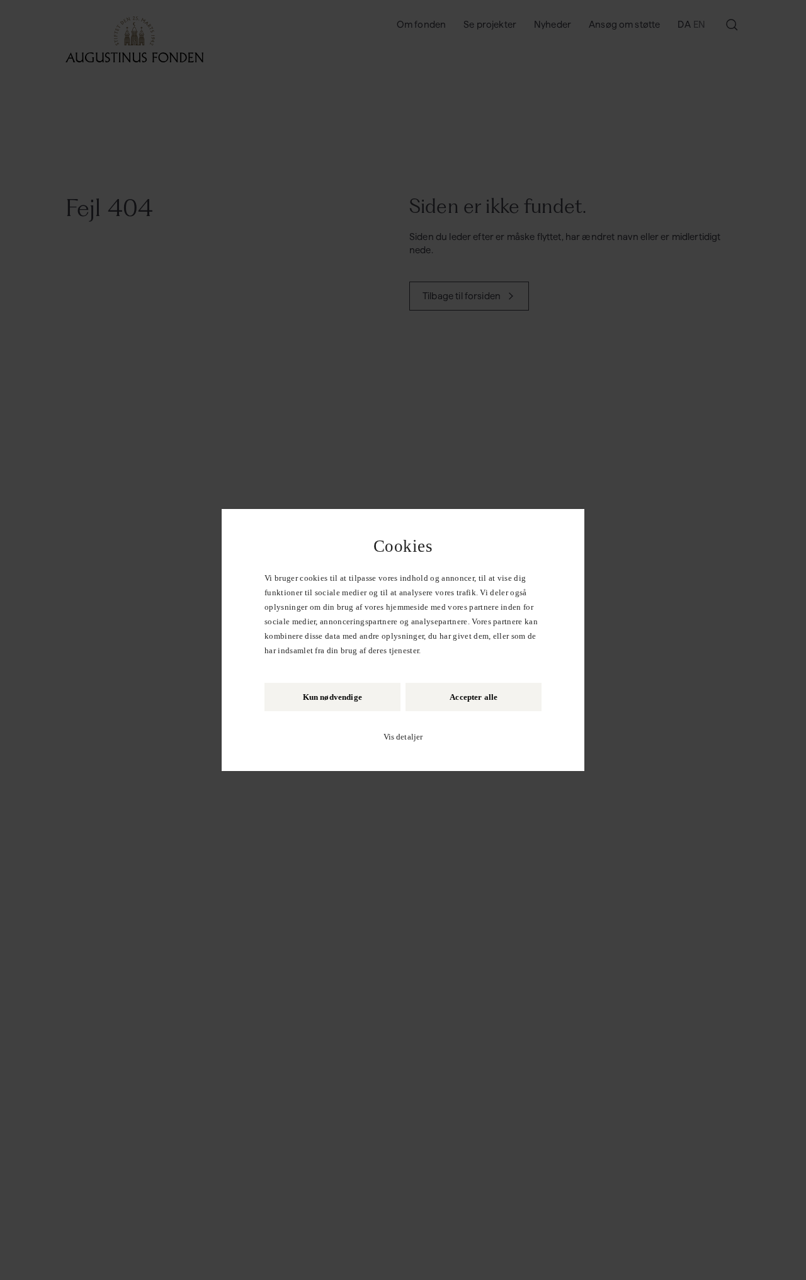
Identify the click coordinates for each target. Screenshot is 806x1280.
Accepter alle (473, 697)
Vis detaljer (403, 736)
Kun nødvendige (332, 697)
